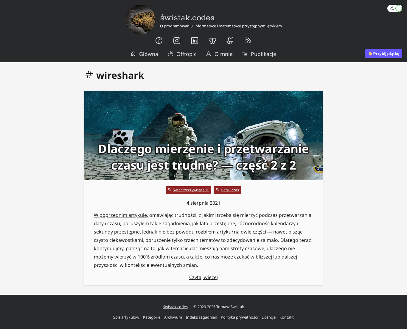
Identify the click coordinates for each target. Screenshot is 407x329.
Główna (148, 53)
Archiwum (173, 317)
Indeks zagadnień (201, 317)
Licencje (269, 317)
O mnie (224, 53)
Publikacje (263, 53)
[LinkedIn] (194, 41)
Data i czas (230, 189)
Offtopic (186, 53)
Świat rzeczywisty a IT (191, 189)
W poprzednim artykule (120, 215)
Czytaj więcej (203, 277)
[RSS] (248, 41)
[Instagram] (177, 41)
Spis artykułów (126, 317)
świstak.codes (175, 306)
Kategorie (151, 317)
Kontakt (286, 317)
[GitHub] (230, 41)
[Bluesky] (212, 41)
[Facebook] (159, 41)
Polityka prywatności (239, 317)
